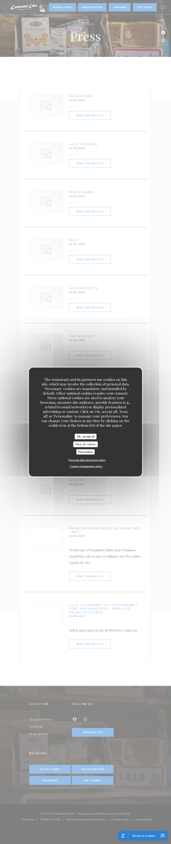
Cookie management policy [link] (86, 466)
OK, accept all (85, 436)
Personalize (85, 451)
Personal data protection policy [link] (87, 460)
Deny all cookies (85, 444)
